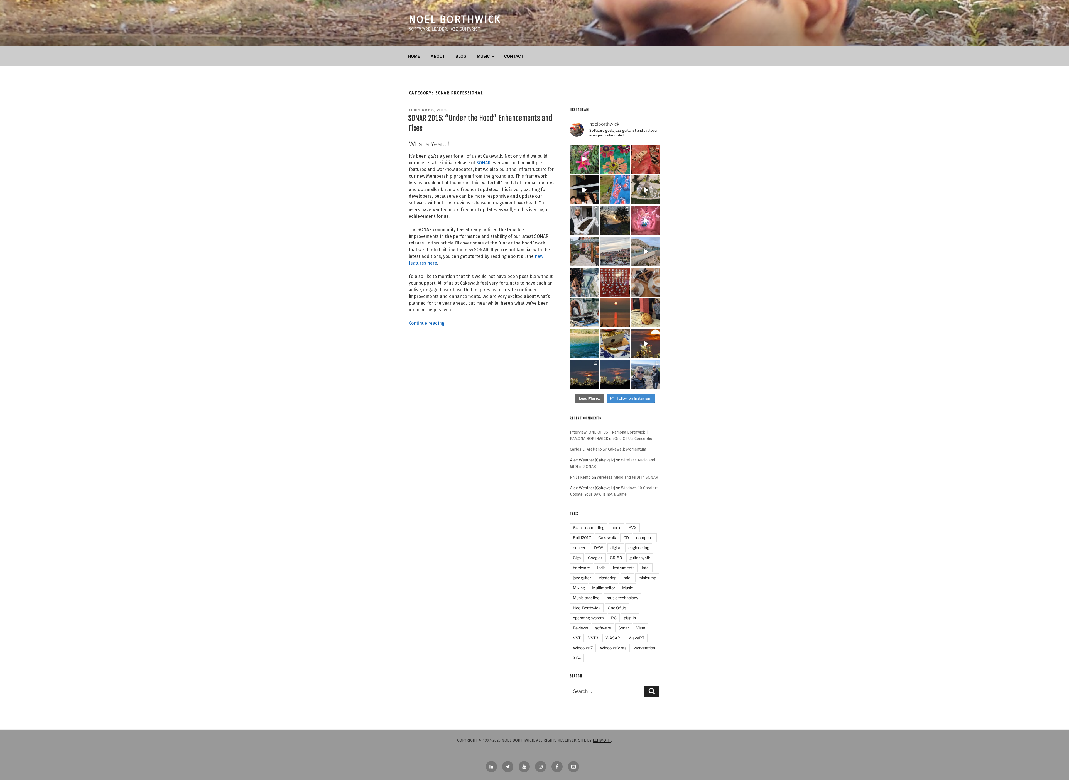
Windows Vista (613, 647)
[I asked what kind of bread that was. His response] (645, 312)
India (601, 567)
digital (615, 547)
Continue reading (426, 323)
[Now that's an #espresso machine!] (645, 282)
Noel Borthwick (455, 19)
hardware (581, 567)
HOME (414, 56)
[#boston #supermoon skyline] (584, 374)
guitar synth (639, 557)
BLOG (460, 56)
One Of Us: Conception (634, 438)
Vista (640, 627)
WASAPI (613, 637)
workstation (644, 647)
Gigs (577, 557)
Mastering (607, 577)
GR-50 (616, 557)
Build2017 (582, 537)
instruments (623, 567)
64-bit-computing (588, 527)
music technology (622, 597)
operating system (588, 617)
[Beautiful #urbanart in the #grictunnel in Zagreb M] (645, 220)
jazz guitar (582, 577)
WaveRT (636, 637)
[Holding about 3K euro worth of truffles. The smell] (584, 220)
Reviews (580, 627)
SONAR (483, 162)
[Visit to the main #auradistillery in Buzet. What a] (584, 251)
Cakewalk (607, 537)
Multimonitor (603, 587)
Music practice (586, 597)
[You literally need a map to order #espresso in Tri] (614, 282)
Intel (645, 567)
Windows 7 (583, 647)
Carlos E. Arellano (586, 449)
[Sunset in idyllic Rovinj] (614, 251)
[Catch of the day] (584, 312)
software (603, 627)
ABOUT (438, 56)
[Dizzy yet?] (645, 251)
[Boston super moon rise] (614, 374)
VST (577, 637)
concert (580, 547)
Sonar (623, 627)
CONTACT (513, 56)
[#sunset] (614, 312)
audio (616, 527)
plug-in (630, 617)
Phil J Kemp (580, 477)
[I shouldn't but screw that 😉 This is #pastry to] (614, 343)
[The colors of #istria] (614, 220)
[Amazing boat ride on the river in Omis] (584, 343)
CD (626, 537)
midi (627, 577)
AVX (633, 527)
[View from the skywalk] (584, 282)
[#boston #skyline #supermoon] (645, 343)
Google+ (595, 557)
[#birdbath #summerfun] (645, 189)
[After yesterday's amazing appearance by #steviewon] (584, 189)
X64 (577, 658)
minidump (647, 577)
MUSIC (483, 56)
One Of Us (617, 607)
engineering (638, 547)
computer (645, 537)
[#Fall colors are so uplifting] (645, 159)
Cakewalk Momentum (627, 449)
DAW (598, 547)
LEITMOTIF (602, 740)
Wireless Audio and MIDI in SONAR (627, 477)
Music (627, 587)
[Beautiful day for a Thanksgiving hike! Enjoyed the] (645, 374)
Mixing (579, 587)
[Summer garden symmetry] (614, 159)
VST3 (593, 637)
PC (614, 617)
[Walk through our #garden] (584, 159)
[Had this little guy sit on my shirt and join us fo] (614, 189)
